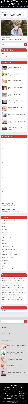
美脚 (13, 297)
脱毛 (8, 299)
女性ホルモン (7, 290)
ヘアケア (4, 234)
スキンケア (19, 280)
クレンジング (4, 280)
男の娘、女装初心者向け (8, 257)
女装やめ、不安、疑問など (8, 246)
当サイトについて (6, 56)
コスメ (14, 280)
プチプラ (3, 287)
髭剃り (22, 299)
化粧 (3, 290)
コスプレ (10, 280)
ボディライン (9, 287)
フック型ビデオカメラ (6, 285)
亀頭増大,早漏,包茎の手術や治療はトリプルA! (12, 211)
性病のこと (4, 251)
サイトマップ (5, 53)
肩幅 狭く (4, 299)
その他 (3, 226)
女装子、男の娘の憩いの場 (8, 249)
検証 (20, 292)
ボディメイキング (6, 237)
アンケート (4, 278)
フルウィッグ (14, 285)
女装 (12, 290)
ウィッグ (15, 278)
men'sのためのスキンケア (8, 220)
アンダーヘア (10, 278)
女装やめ (16, 290)
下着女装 (18, 287)
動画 (3, 240)
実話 (13, 292)
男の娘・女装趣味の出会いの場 (9, 254)
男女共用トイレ (5, 297)
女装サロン (22, 290)
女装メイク (4, 243)
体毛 (23, 287)
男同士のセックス (16, 294)
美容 (10, 297)
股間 (16, 297)
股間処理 (20, 297)
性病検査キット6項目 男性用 (9, 205)
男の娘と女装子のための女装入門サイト (14, 2)
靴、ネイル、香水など (7, 268)
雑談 (3, 266)
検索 (25, 44)
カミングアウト (21, 278)
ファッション (5, 232)
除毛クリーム (13, 299)
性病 (16, 292)
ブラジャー (20, 285)
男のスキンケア (5, 294)
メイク (14, 287)
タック (24, 280)
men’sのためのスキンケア (6, 6)
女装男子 (9, 292)
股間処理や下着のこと (7, 263)
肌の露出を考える (6, 260)
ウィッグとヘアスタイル (18, 6)
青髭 (18, 299)
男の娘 (10, 294)
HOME (15, 385)
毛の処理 (23, 292)
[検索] (25, 321)
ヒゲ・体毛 (4, 229)
